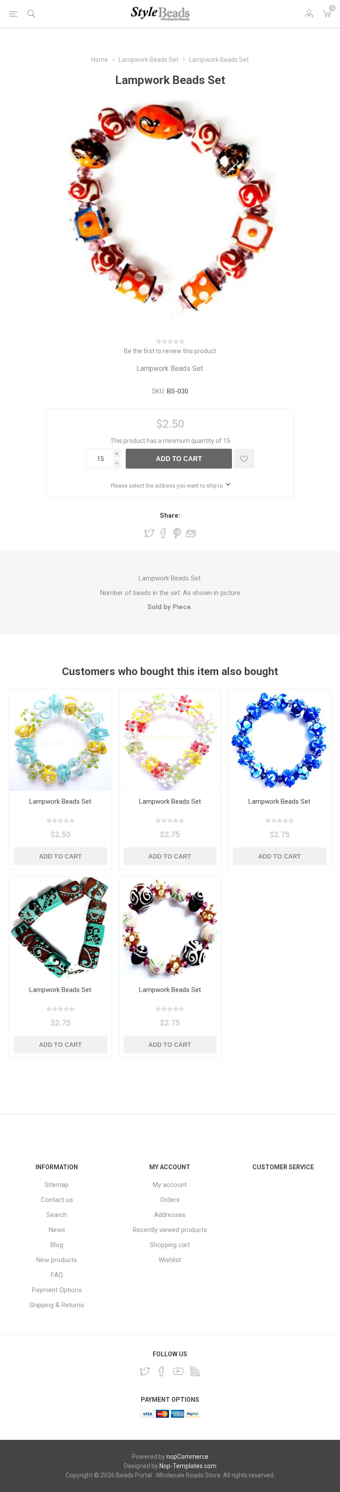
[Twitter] (145, 1371)
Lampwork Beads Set (60, 801)
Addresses (169, 1215)
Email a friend (191, 533)
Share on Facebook (163, 533)
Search (56, 1215)
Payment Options (57, 1290)
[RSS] (195, 1371)
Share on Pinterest (177, 533)
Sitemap (57, 1185)
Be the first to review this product (170, 351)
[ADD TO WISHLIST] (244, 459)
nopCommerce (187, 1456)
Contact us (57, 1200)
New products (56, 1260)
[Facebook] (162, 1371)
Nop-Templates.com (187, 1465)
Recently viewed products (170, 1230)
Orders (170, 1200)
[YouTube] (178, 1371)
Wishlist (169, 1260)
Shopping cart (170, 1245)
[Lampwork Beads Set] (60, 740)
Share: (170, 515)
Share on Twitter (149, 533)
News (57, 1230)
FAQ (57, 1275)
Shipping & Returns (56, 1305)
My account (170, 1185)
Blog (56, 1245)
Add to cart (179, 458)
